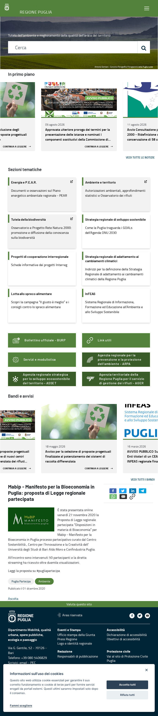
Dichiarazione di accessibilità (127, 634)
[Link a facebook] (132, 615)
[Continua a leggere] (79, 99)
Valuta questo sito (79, 604)
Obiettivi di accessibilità (123, 639)
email (23, 662)
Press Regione (67, 639)
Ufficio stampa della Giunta (76, 634)
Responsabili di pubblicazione (77, 656)
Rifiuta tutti (127, 694)
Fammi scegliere (21, 705)
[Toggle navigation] (147, 8)
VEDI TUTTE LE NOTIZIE (140, 157)
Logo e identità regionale (74, 643)
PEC (33, 662)
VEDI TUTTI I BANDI (143, 479)
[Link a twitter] (139, 615)
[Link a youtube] (147, 615)
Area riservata (72, 615)
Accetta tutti (127, 684)
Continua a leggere (15, 146)
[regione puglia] (7, 7)
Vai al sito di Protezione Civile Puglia (127, 658)
